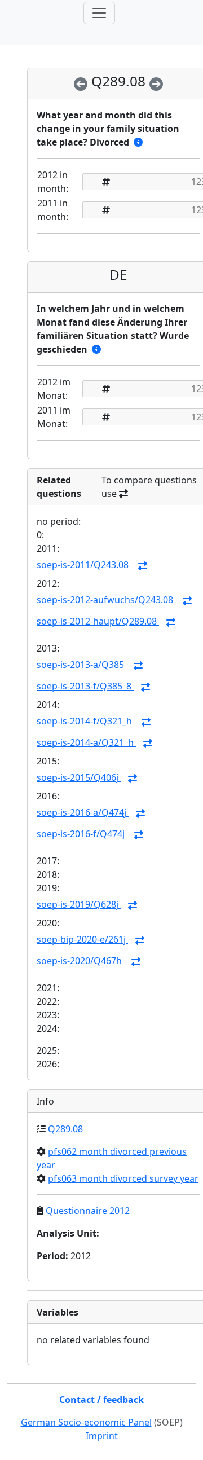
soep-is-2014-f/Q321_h (85, 721)
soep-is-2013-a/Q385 (81, 664)
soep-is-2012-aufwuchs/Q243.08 (106, 599)
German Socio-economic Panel (86, 1422)
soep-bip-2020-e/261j (82, 939)
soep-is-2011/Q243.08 (84, 565)
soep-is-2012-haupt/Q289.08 (98, 621)
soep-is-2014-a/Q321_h (86, 742)
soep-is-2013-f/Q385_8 (85, 686)
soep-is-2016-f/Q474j (82, 834)
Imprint (102, 1436)
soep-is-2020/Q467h (80, 961)
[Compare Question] (143, 566)
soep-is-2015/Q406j (79, 777)
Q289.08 (65, 1129)
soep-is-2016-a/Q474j (83, 812)
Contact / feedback (101, 1399)
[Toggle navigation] (99, 13)
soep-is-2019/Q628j (79, 904)
